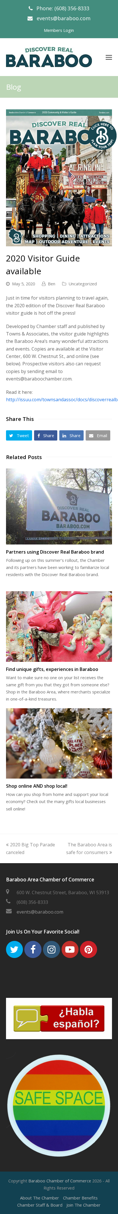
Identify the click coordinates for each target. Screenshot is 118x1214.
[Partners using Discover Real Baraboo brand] (59, 506)
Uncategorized (82, 283)
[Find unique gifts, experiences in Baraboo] (59, 626)
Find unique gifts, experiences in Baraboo (52, 669)
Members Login (59, 30)
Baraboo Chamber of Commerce (59, 1181)
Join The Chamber (83, 1205)
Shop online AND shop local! (36, 786)
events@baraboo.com (64, 18)
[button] (19, 435)
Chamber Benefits (80, 1198)
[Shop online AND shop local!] (59, 743)
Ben (51, 283)
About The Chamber (39, 1198)
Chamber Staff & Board (39, 1205)
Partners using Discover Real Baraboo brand (55, 552)
